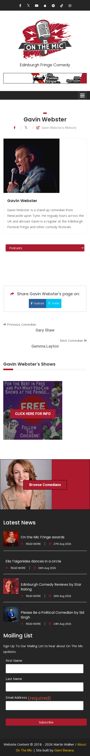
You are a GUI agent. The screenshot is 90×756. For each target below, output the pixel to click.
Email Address (28, 697)
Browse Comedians (45, 485)
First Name (14, 660)
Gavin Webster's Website (59, 127)
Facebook (39, 303)
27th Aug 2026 (62, 543)
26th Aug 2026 (47, 568)
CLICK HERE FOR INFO (33, 414)
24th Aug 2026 (62, 623)
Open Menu (82, 95)
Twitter (55, 303)
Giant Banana (64, 750)
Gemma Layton (45, 346)
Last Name (14, 678)
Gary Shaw (45, 330)
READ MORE (33, 543)
